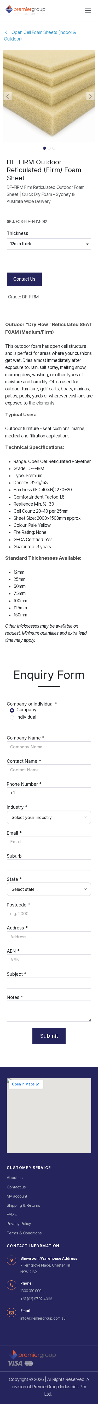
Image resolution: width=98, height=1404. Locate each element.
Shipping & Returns (23, 1205)
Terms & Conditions (24, 1232)
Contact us (16, 1187)
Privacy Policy (19, 1223)
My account (17, 1196)
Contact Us (24, 279)
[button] (7, 96)
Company (26, 709)
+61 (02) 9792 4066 (36, 1299)
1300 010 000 (30, 1291)
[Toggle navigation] (88, 10)
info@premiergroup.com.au (43, 1318)
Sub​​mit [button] (49, 1035)
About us (15, 1177)
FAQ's (12, 1214)
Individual (26, 717)
